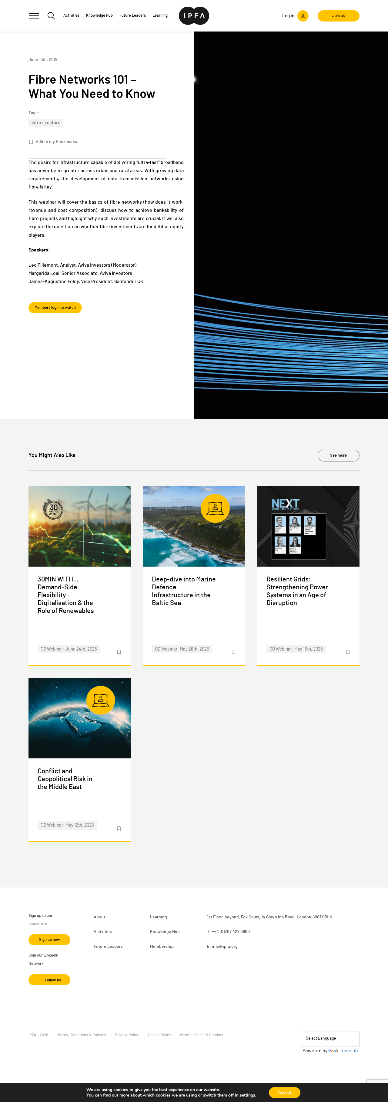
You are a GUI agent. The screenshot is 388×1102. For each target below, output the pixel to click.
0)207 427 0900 (235, 932)
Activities (103, 932)
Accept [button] (284, 1092)
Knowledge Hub (165, 932)
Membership (162, 946)
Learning (158, 917)
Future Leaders (108, 946)
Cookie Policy (159, 1035)
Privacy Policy (127, 1035)
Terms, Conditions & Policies (81, 1035)
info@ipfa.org (225, 946)
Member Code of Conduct (202, 1035)
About (99, 917)
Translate (350, 1050)
